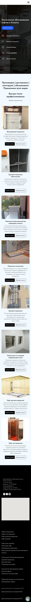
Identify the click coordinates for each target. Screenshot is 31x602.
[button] (8, 294)
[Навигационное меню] (28, 2)
